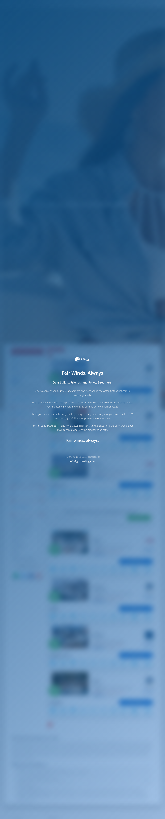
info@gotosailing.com (82, 461)
